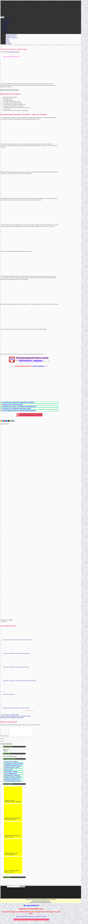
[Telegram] (14, 421)
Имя (2, 738)
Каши (7, 39)
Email (2, 741)
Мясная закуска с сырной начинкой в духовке (11, 853)
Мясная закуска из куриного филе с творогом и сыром (15, 716)
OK (5, 750)
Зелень (6, 714)
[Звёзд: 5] (29, 599)
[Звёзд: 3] (29, 521)
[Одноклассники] (1, 421)
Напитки (8, 42)
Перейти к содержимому (7, 19)
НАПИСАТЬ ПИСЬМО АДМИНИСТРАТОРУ (40, 902)
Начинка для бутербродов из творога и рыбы (12, 836)
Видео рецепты (7, 23)
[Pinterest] (5, 421)
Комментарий (5, 736)
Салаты (5, 27)
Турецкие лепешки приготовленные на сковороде (13, 801)
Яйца (17, 714)
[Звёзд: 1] (29, 444)
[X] (8, 421)
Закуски (5, 30)
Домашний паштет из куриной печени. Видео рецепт (12, 818)
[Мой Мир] (6, 421)
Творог (13, 714)
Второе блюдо (7, 26)
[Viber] (12, 421)
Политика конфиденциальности (40, 900)
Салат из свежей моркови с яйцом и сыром (12, 871)
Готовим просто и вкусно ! (32, 899)
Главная (5, 21)
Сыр (10, 714)
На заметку (9, 43)
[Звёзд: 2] (29, 483)
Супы (4, 24)
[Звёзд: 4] (29, 560)
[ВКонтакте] (3, 421)
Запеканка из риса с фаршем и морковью (12, 717)
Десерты (5, 29)
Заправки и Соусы (10, 36)
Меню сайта (6, 756)
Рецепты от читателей (12, 37)
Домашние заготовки (11, 34)
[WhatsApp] (10, 421)
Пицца (7, 40)
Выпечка (5, 31)
